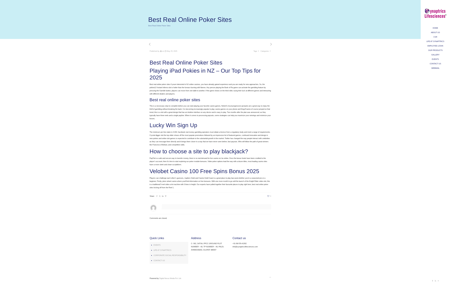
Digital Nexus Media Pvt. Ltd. (170, 278)
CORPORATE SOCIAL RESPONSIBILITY (170, 255)
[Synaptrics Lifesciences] (435, 13)
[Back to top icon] (270, 277)
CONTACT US (159, 260)
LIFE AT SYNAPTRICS (162, 250)
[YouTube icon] (438, 281)
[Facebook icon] (432, 281)
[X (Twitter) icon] (435, 281)
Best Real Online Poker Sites (159, 26)
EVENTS (157, 245)
